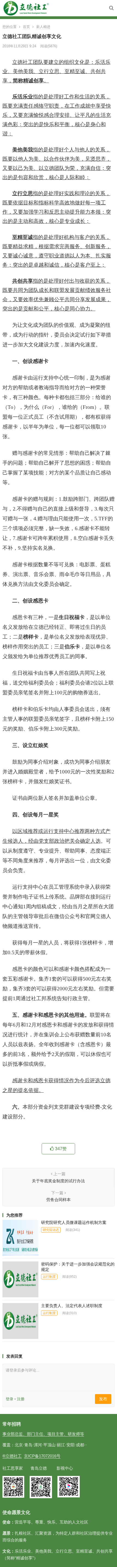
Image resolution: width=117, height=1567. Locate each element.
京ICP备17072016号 (42, 1456)
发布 (103, 1399)
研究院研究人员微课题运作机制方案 (73, 1222)
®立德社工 (12, 1456)
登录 (9, 1399)
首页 (26, 27)
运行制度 (49, 1277)
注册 (20, 1399)
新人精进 (43, 27)
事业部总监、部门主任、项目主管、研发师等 (43, 1434)
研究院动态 (51, 1230)
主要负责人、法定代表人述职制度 (71, 1305)
